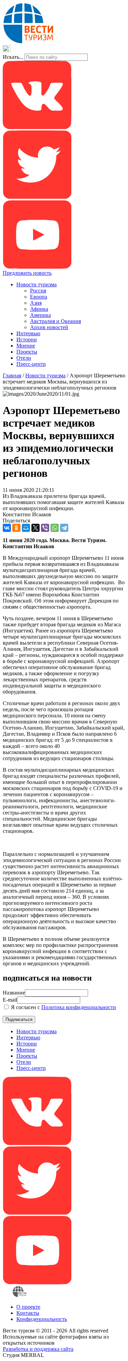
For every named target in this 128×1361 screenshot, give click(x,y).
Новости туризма (36, 284)
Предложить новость (27, 273)
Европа (38, 297)
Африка (39, 309)
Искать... (13, 57)
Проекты (26, 352)
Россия (38, 290)
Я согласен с (63, 1007)
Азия (36, 303)
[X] (35, 528)
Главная (12, 375)
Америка (40, 315)
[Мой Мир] (26, 528)
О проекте (28, 1307)
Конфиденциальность (41, 1319)
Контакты (27, 1313)
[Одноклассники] (16, 528)
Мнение (25, 345)
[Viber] (45, 528)
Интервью (28, 333)
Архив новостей (49, 327)
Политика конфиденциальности (78, 1007)
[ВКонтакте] (7, 528)
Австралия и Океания (55, 321)
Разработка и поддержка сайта (38, 1349)
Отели (23, 358)
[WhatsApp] (55, 528)
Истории (26, 339)
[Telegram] (64, 528)
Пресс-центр (31, 364)
